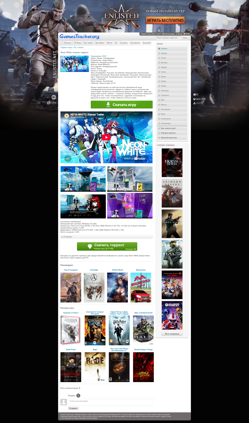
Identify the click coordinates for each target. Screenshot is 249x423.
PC (75, 47)
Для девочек (135, 43)
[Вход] (78, 396)
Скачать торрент (115, 246)
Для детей (147, 43)
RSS (188, 34)
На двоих (123, 43)
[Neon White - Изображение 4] (130, 218)
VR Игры (77, 43)
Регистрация (170, 34)
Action (81, 47)
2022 (104, 56)
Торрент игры (66, 47)
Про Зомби (88, 43)
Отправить (73, 408)
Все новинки (172, 333)
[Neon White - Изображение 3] (83, 218)
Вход (180, 34)
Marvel (109, 43)
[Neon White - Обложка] (74, 71)
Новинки (67, 43)
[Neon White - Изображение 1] (83, 191)
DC (116, 43)
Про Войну (99, 43)
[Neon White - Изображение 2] (130, 191)
